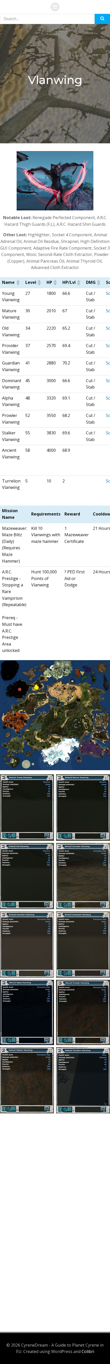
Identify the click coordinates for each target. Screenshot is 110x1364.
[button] (17, 283)
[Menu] (55, 7)
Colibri (88, 1351)
